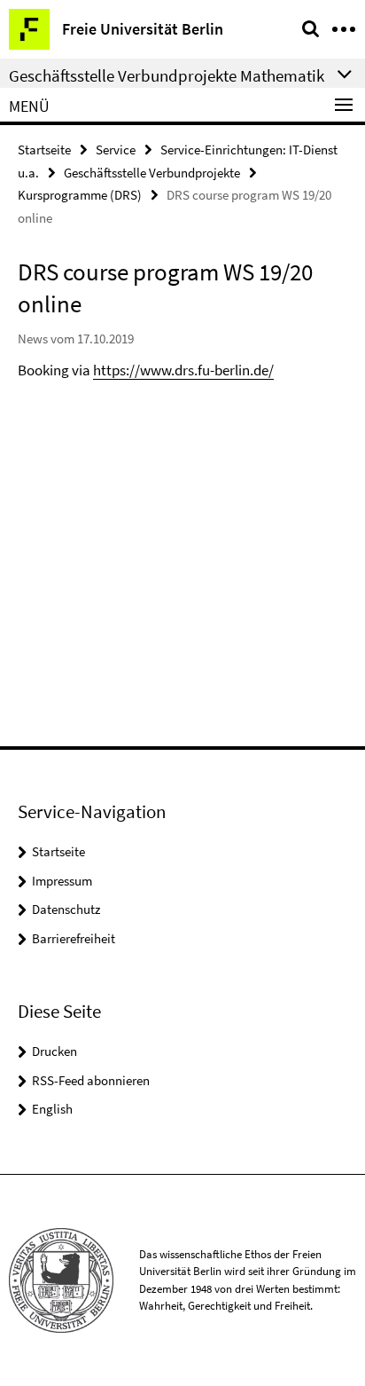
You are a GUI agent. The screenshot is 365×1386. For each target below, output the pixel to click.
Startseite (44, 149)
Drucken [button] (54, 1051)
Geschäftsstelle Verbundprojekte (152, 172)
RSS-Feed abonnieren (91, 1080)
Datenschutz (66, 909)
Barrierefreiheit (73, 938)
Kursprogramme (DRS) (80, 194)
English (52, 1108)
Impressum (62, 880)
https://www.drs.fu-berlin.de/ (183, 370)
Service (116, 149)
